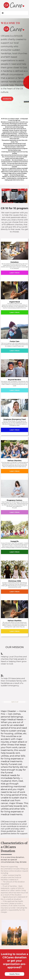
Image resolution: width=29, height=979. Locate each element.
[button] (2, 13)
